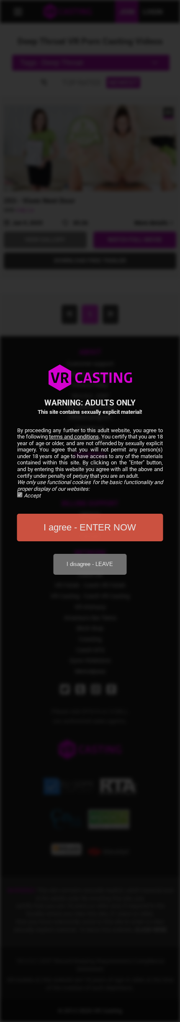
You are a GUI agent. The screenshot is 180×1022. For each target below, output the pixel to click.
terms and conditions (74, 436)
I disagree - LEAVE (90, 564)
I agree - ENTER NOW (90, 527)
